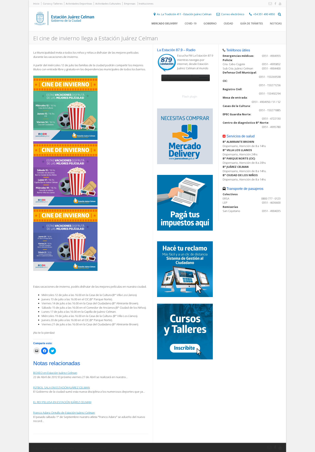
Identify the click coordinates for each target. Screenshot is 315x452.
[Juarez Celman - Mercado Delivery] (185, 163)
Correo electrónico (232, 14)
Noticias (276, 23)
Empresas (129, 3)
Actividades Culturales (108, 3)
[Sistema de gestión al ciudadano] (185, 296)
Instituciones (146, 3)
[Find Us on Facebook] (274, 4)
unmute (195, 78)
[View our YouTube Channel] (279, 4)
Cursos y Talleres (52, 3)
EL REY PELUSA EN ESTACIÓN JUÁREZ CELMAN (62, 402)
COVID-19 (190, 23)
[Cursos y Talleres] (185, 358)
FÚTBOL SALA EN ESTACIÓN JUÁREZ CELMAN (61, 387)
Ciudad (228, 23)
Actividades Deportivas (79, 3)
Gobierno (210, 23)
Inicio (36, 3)
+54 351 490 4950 (264, 14)
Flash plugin (189, 96)
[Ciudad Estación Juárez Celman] (64, 30)
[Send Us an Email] (269, 4)
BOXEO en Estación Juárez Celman (55, 373)
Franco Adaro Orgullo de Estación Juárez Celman (64, 412)
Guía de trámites (251, 23)
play (164, 78)
